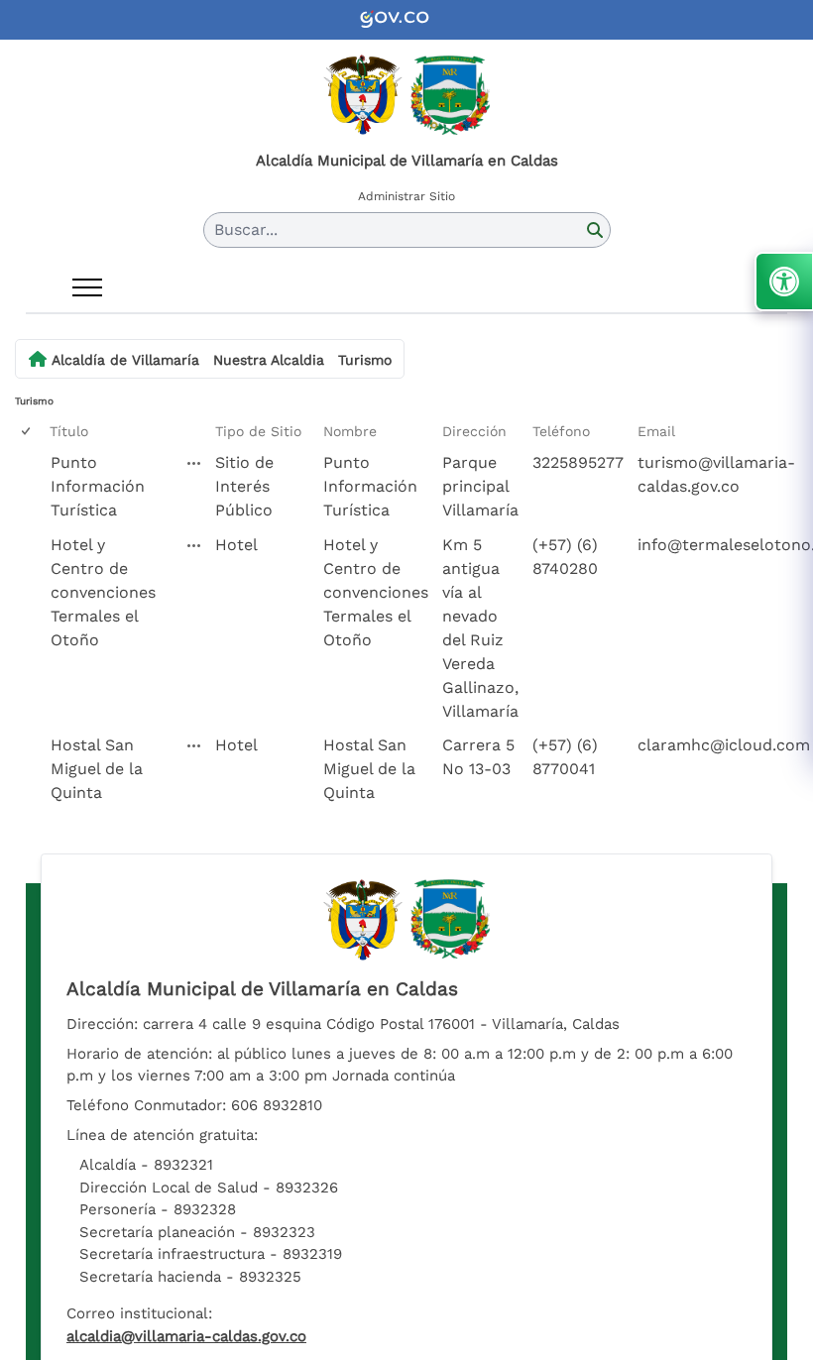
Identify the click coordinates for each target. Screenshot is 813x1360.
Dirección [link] (474, 431)
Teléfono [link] (561, 431)
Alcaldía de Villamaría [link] (125, 360)
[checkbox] (27, 431)
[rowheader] (30, 487)
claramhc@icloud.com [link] (724, 745)
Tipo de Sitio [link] (258, 431)
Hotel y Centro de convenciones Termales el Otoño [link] (103, 592)
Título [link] (69, 431)
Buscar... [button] (246, 229)
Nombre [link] (350, 431)
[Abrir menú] (87, 287)
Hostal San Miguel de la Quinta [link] (97, 769)
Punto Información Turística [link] (98, 486)
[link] (406, 20)
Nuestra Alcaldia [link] (268, 360)
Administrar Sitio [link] (406, 196)
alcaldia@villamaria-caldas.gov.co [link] (186, 1336)
